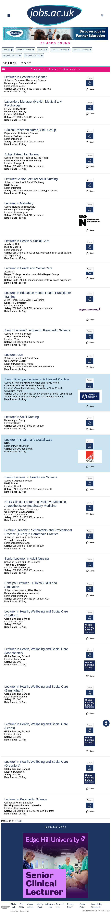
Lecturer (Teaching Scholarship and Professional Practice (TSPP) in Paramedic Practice (38, 532)
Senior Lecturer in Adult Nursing (26, 558)
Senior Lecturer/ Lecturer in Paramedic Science (37, 330)
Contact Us (24, 911)
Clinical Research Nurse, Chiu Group (30, 130)
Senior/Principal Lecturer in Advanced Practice (36, 379)
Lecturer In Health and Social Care (28, 439)
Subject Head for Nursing (21, 154)
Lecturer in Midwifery (18, 203)
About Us (14, 911)
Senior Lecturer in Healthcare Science (30, 477)
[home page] (54, 25)
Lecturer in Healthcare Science (25, 77)
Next (19, 821)
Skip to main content (11, 2)
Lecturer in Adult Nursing (21, 417)
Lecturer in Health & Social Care (26, 241)
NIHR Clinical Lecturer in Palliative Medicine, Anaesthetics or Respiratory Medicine (35, 503)
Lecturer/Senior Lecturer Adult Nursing (31, 179)
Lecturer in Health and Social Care (28, 268)
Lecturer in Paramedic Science (25, 799)
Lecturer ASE (13, 355)
